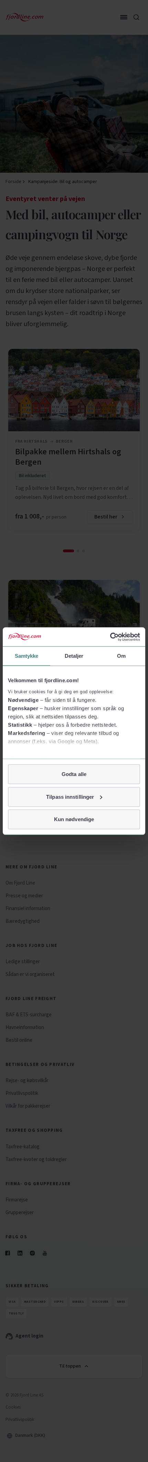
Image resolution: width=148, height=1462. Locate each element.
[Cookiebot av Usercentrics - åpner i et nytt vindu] (110, 636)
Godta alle (74, 774)
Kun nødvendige (74, 819)
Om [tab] (121, 656)
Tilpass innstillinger (70, 796)
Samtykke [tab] (27, 656)
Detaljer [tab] (74, 656)
